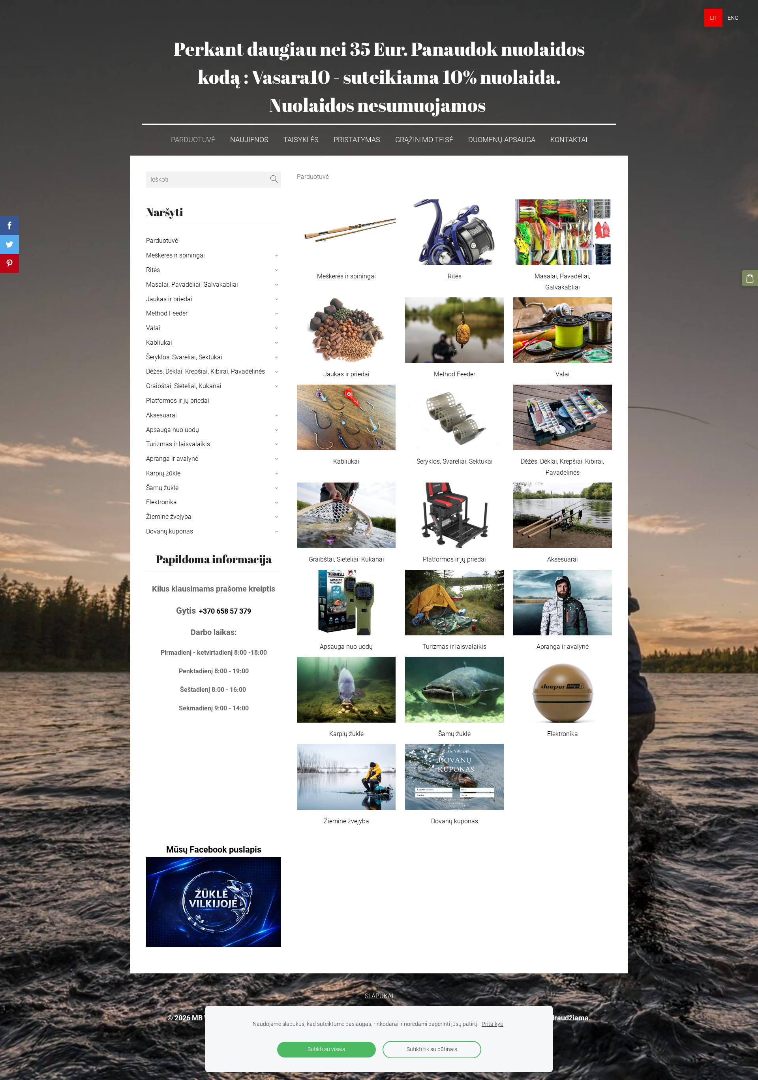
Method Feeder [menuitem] (167, 313)
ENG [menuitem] (733, 18)
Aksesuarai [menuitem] (161, 415)
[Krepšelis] (750, 278)
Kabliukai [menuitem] (159, 342)
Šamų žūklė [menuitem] (162, 488)
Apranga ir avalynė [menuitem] (172, 458)
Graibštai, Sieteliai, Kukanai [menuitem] (183, 386)
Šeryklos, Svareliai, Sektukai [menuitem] (184, 357)
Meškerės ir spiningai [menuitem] (175, 255)
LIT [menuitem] (713, 18)
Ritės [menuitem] (153, 270)
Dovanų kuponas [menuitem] (169, 531)
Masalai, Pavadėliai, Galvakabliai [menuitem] (192, 284)
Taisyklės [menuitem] (301, 140)
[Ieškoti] (274, 179)
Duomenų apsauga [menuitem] (501, 140)
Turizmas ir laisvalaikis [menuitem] (178, 444)
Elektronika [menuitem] (161, 502)
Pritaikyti (492, 1024)
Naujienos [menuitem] (249, 140)
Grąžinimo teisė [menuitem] (424, 140)
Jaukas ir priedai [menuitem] (169, 299)
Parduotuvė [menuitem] (193, 140)
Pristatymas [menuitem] (357, 140)
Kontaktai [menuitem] (568, 140)
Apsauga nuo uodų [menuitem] (172, 430)
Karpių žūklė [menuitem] (163, 473)
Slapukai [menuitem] (379, 996)
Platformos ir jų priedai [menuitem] (177, 400)
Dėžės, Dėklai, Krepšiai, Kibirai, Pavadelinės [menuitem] (205, 371)
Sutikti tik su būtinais (432, 1049)
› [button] (277, 256)
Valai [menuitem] (153, 328)
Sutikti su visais (326, 1049)
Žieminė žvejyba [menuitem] (168, 516)
